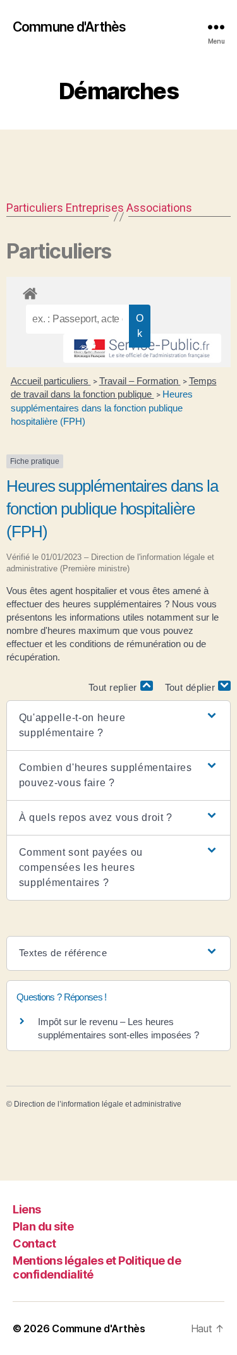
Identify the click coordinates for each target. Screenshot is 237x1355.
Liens (27, 1209)
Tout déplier (192, 687)
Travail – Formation (140, 380)
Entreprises (95, 207)
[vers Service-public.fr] (142, 348)
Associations (159, 207)
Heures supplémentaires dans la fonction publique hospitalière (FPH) (102, 408)
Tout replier (114, 687)
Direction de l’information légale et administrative (97, 1104)
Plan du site (43, 1226)
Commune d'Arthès (69, 26)
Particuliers (34, 207)
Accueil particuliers (51, 380)
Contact (34, 1243)
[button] (118, 725)
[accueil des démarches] (118, 291)
